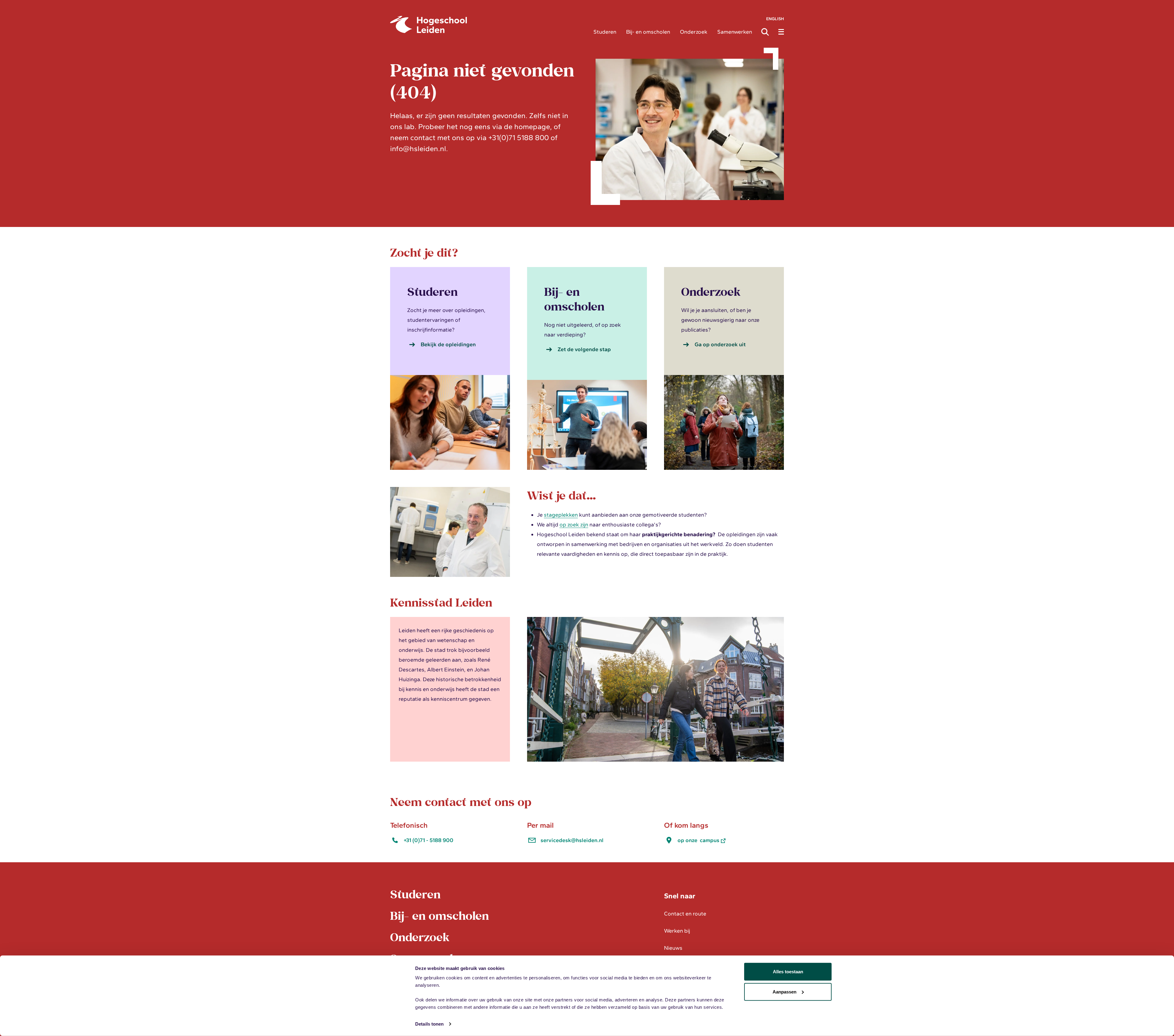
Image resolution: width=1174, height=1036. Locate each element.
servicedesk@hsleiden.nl (572, 840)
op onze (698, 840)
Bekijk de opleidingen (448, 344)
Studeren (604, 31)
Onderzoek (693, 31)
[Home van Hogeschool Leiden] (487, 24)
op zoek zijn (573, 524)
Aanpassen (784, 991)
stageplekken (561, 514)
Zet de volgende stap (584, 349)
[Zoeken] (767, 32)
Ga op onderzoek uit (720, 344)
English (775, 18)
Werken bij (677, 930)
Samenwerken (734, 31)
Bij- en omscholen (648, 31)
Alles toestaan (788, 971)
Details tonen (429, 1024)
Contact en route (685, 913)
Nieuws (673, 948)
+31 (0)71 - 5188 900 (428, 840)
